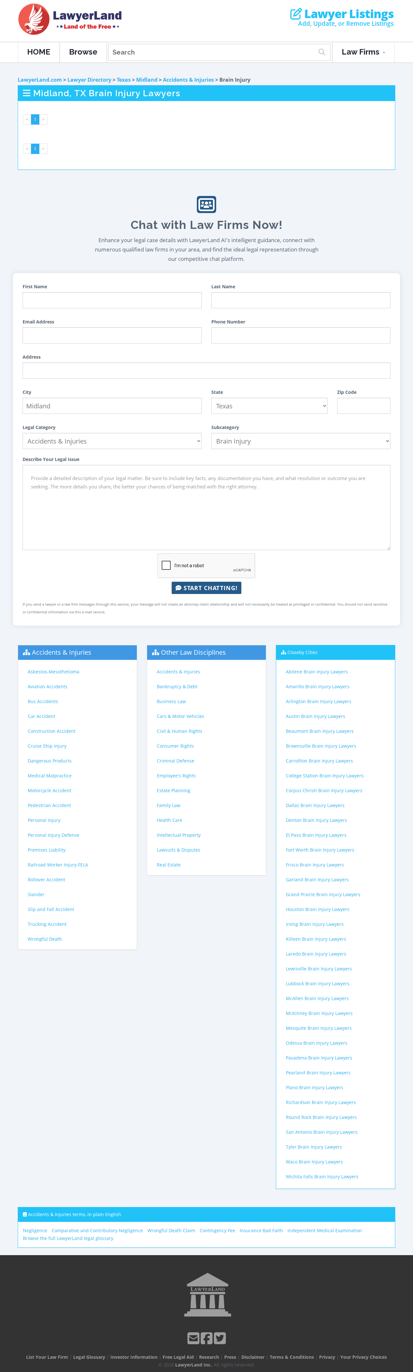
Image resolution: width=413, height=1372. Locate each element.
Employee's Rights (176, 776)
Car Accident (41, 716)
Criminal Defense (175, 761)
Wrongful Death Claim (171, 1230)
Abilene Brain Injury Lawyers (317, 672)
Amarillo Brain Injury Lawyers (317, 686)
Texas (124, 79)
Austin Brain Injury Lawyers (315, 716)
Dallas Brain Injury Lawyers (315, 805)
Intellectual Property (179, 835)
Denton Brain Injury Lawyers (316, 820)
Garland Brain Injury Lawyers (317, 879)
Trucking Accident (47, 924)
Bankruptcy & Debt (177, 686)
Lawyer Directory (89, 79)
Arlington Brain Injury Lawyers (318, 701)
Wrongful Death (45, 939)
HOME (38, 51)
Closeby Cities (302, 652)
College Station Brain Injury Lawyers (325, 776)
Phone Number (228, 322)
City (27, 392)
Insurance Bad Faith (261, 1230)
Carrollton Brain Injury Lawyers (319, 761)
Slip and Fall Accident (51, 909)
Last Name (223, 286)
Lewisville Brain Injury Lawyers (319, 969)
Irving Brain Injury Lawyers (315, 924)
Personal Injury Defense (53, 835)
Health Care (169, 820)
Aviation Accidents (47, 686)
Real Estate (169, 865)
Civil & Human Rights (179, 731)
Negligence (35, 1230)
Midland (146, 79)
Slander (36, 894)
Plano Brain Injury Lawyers (314, 1087)
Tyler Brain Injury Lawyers (314, 1147)
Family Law (168, 805)
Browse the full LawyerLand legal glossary (68, 1238)
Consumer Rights (175, 746)
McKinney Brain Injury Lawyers (319, 1013)
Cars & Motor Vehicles (180, 716)
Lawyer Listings (348, 14)
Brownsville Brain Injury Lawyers (321, 746)
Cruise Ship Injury (47, 746)
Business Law (171, 701)
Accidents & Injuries (188, 79)
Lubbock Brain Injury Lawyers (317, 983)
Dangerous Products (50, 761)
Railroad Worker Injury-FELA (58, 865)
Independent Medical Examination (324, 1230)
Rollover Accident (46, 879)
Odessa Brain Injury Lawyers (317, 1043)
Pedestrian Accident (49, 805)
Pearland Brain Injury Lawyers (318, 1073)
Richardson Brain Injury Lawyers (321, 1102)
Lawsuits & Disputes (178, 850)
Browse (83, 51)
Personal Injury (44, 820)
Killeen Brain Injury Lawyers (316, 939)
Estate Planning (173, 790)
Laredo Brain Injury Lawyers (316, 954)
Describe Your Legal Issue (51, 459)
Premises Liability (46, 850)
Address (32, 357)
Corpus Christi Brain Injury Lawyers (324, 790)
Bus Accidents (43, 701)
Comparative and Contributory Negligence (97, 1230)
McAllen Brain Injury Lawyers (317, 998)
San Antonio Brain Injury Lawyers (322, 1132)
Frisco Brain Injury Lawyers (315, 865)
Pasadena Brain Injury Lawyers (319, 1058)
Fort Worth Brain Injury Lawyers (320, 850)
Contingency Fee (217, 1230)
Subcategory (225, 427)
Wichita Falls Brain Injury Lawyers (322, 1176)
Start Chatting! (209, 588)
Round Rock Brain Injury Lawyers (321, 1117)
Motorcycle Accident (49, 790)
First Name (35, 286)
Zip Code (347, 392)
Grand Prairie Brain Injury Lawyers (323, 894)
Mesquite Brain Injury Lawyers (319, 1028)
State (217, 392)
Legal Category (39, 427)
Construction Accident (52, 731)
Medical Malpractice (50, 776)
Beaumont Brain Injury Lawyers (320, 731)
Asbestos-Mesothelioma (53, 672)
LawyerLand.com (40, 79)
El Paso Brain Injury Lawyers (316, 835)
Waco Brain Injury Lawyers (314, 1162)
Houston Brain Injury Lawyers (317, 909)
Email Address (38, 322)
